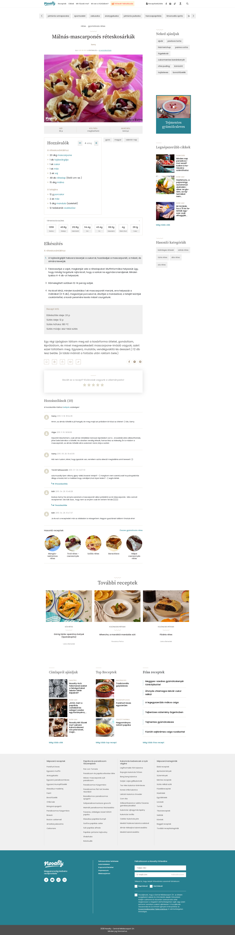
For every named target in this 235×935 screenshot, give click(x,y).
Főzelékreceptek (164, 789)
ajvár (160, 41)
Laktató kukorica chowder (131, 794)
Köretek (160, 819)
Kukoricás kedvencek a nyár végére (134, 762)
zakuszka (95, 16)
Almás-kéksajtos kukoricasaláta (133, 827)
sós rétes (162, 265)
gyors (107, 140)
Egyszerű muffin (53, 771)
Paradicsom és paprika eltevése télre (99, 773)
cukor (57, 164)
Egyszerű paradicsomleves (58, 780)
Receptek (62, 3)
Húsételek (161, 793)
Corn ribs (124, 798)
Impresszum (103, 870)
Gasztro (73, 680)
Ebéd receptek (163, 766)
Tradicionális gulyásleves (122, 684)
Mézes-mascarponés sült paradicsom (94, 779)
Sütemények (162, 775)
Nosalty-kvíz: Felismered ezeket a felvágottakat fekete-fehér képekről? (78, 688)
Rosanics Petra (117, 641)
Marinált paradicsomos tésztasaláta (98, 807)
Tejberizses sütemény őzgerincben (164, 712)
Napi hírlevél (143, 886)
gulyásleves (121, 680)
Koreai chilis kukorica (129, 790)
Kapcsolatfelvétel (105, 867)
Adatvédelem (104, 864)
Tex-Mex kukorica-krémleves (132, 785)
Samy (93, 44)
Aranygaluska (52, 775)
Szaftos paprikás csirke (93, 823)
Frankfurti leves (53, 766)
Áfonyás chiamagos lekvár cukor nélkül (163, 692)
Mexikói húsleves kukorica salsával (134, 823)
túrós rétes (162, 257)
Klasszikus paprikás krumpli (94, 819)
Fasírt (49, 793)
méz (56, 168)
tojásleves (163, 72)
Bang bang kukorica (128, 776)
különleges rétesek (166, 250)
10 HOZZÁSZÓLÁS (105, 50)
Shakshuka (87, 836)
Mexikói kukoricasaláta (129, 832)
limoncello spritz (175, 16)
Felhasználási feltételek (108, 861)
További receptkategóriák (168, 828)
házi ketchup (164, 47)
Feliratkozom (177, 874)
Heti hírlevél (158, 886)
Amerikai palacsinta (55, 824)
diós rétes (175, 257)
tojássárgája (61, 159)
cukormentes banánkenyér (171, 59)
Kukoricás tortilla (127, 814)
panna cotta (181, 47)
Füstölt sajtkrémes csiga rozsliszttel (165, 731)
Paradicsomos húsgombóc (58, 811)
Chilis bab (51, 802)
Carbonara (51, 828)
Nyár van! (180, 177)
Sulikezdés (180, 155)
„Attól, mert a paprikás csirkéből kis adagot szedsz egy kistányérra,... (78, 708)
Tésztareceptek (163, 811)
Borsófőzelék (52, 797)
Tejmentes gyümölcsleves (159, 721)
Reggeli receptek (164, 824)
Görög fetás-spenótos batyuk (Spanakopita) (69, 635)
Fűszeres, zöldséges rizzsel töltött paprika (97, 813)
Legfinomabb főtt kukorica (131, 768)
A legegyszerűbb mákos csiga (162, 702)
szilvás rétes (183, 250)
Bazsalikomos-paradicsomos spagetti (95, 797)
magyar (118, 140)
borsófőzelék (179, 72)
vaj (56, 173)
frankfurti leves (123, 700)
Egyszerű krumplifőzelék (57, 784)
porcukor (59, 194)
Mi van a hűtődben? (100, 3)
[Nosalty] (49, 3)
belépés (66, 407)
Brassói (50, 815)
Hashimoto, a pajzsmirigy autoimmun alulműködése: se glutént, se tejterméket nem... (183, 188)
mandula (61, 203)
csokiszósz (69, 207)
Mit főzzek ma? (82, 3)
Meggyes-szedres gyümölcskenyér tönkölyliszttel (164, 683)
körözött (178, 66)
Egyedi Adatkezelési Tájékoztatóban (152, 909)
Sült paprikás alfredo (92, 828)
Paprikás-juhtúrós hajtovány (95, 832)
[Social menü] (170, 3)
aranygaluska (112, 16)
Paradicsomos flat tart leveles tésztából (96, 790)
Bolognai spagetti (54, 806)
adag (89, 143)
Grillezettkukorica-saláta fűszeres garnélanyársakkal (134, 804)
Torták (159, 806)
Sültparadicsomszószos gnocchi (97, 803)
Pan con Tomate (90, 769)
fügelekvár (163, 53)
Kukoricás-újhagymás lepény (132, 810)
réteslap (61, 177)
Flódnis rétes (166, 634)
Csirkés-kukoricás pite (129, 819)
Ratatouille (87, 841)
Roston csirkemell (54, 819)
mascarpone (65, 155)
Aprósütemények (164, 771)
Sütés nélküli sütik (164, 784)
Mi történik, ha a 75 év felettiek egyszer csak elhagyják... (183, 211)
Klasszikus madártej (55, 789)
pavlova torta (174, 41)
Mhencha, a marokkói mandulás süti (117, 634)
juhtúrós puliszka (132, 16)
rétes (83, 26)
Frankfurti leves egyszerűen (123, 704)
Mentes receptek (164, 780)
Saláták (160, 815)
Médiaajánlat (104, 873)
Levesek (160, 802)
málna (60, 182)
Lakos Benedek (69, 644)
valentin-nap (131, 140)
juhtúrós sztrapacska (58, 16)
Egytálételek (162, 797)
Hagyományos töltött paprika (123, 723)
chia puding (164, 66)
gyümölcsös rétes (96, 26)
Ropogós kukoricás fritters (131, 772)
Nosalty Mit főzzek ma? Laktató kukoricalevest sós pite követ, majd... (78, 727)
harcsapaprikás (153, 16)
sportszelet (79, 16)
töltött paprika (123, 719)
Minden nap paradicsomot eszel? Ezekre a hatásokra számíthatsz (182, 164)
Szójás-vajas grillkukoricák (131, 781)
